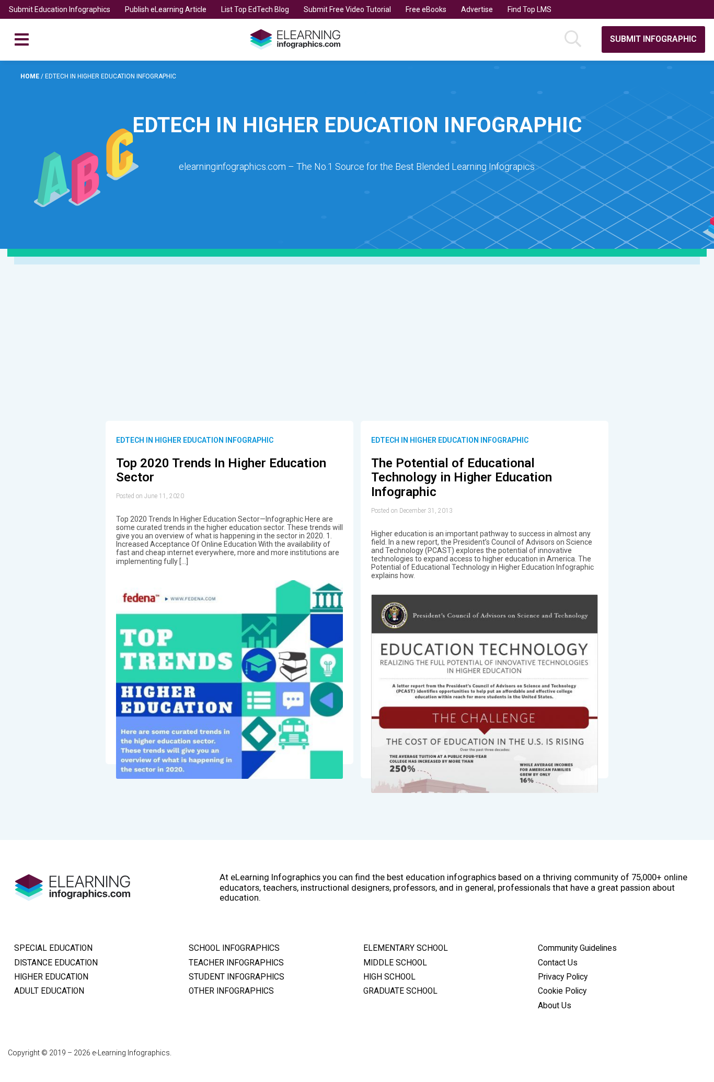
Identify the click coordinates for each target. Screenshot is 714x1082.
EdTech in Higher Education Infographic (194, 440)
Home (30, 76)
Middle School (395, 963)
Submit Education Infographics (59, 9)
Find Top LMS (529, 9)
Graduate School (400, 991)
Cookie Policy (562, 991)
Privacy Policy (563, 977)
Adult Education (49, 991)
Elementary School (405, 948)
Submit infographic (653, 39)
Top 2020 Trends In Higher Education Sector (221, 470)
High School (389, 977)
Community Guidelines (577, 948)
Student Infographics (236, 977)
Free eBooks (426, 9)
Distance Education (56, 963)
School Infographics (234, 948)
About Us (554, 1005)
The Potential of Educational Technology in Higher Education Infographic (461, 477)
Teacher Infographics (236, 963)
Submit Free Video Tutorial (347, 9)
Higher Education (51, 977)
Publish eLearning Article (165, 9)
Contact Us (558, 963)
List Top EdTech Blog (255, 9)
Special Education (53, 948)
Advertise (477, 9)
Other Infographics (231, 991)
